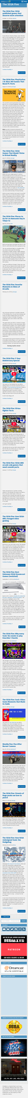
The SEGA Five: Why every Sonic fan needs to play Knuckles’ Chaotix (13, 636)
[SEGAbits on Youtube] (4, 929)
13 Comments (22, 911)
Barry (14, 845)
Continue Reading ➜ (8, 69)
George (14, 86)
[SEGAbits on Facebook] (16, 929)
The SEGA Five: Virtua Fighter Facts (11, 409)
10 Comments (22, 692)
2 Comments (22, 565)
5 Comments (22, 456)
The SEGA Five (21, 187)
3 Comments (22, 351)
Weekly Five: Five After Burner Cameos (12, 745)
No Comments (22, 277)
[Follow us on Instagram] (20, 929)
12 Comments (22, 509)
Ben (12, 223)
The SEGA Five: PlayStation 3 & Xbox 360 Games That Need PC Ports (14, 81)
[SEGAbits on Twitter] (12, 929)
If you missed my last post (14, 387)
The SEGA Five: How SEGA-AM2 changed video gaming (13, 518)
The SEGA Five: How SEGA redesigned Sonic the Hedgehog (13, 840)
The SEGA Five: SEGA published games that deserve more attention (13, 13)
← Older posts (5, 916)
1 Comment (22, 626)
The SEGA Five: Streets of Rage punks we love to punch (13, 795)
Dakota (14, 18)
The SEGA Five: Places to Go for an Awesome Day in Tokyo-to (14, 218)
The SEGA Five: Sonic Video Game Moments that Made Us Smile (14, 702)
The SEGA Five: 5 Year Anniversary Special (12, 359)
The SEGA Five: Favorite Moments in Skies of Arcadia (12, 287)
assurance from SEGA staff (9, 873)
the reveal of (13, 864)
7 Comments (22, 144)
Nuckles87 (16, 579)
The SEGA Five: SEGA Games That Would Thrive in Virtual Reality (13, 153)
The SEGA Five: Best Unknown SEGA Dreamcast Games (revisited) (14, 574)
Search (23, 921)
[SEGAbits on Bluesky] (8, 929)
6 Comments (22, 72)
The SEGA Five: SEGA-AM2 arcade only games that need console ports (13, 465)
